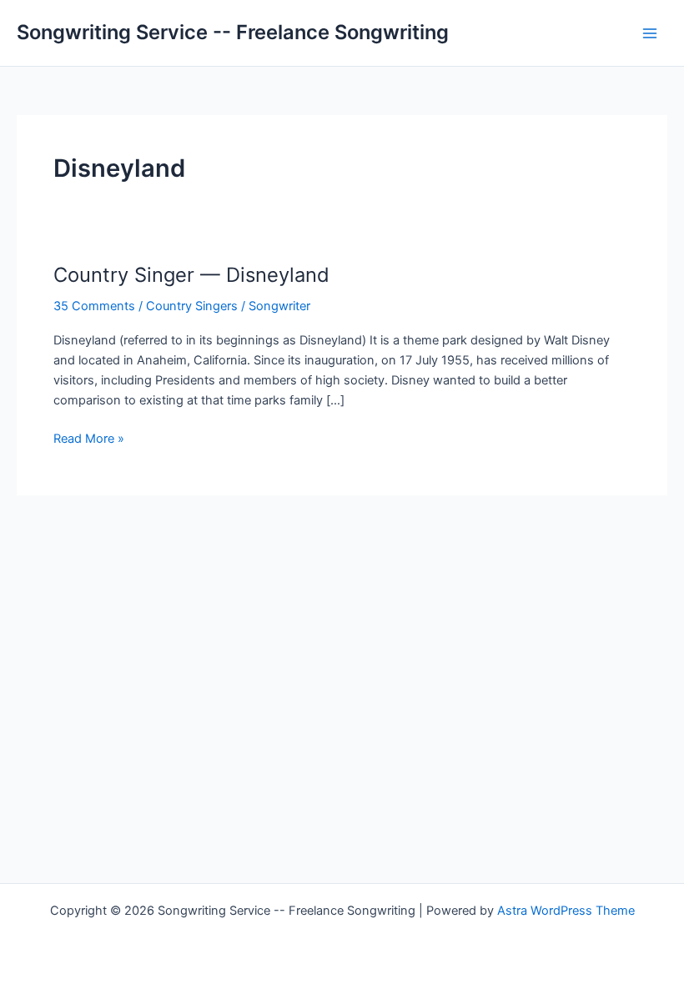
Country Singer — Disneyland (191, 275)
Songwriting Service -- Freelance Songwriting (233, 32)
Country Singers (192, 306)
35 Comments (94, 306)
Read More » (88, 439)
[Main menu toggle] (649, 33)
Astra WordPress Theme (566, 910)
